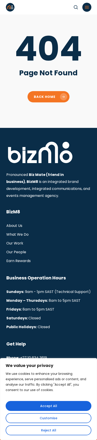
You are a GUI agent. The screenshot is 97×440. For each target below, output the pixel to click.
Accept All (48, 406)
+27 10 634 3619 (33, 357)
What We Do (17, 234)
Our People (16, 252)
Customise (48, 418)
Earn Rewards (18, 260)
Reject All (48, 430)
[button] (86, 7)
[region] (48, 399)
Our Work (14, 243)
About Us (14, 225)
